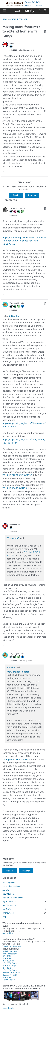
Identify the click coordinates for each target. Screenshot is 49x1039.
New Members (8, 894)
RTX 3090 (7, 956)
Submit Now (7, 933)
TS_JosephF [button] (14, 303)
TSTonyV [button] (13, 208)
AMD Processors (9, 951)
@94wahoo (14, 316)
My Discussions (9, 905)
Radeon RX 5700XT (11, 972)
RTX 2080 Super (9, 963)
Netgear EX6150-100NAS (17, 759)
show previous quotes (18, 671)
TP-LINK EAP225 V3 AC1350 (17, 475)
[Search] (40, 11)
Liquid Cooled (8, 980)
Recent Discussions (11, 886)
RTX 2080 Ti (8, 961)
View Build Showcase (11, 946)
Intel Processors (9, 954)
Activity (5, 890)
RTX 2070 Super (9, 965)
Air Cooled (7, 977)
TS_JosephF (13, 538)
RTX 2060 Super (9, 970)
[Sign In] (45, 11)
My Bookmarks (24, 901)
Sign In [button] (16, 195)
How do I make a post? (12, 897)
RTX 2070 (6, 968)
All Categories (8, 882)
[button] (45, 31)
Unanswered (24, 913)
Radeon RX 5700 (10, 975)
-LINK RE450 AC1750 (16, 488)
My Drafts (24, 909)
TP (3, 488)
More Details (7, 1008)
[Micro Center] (24, 11)
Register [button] (32, 195)
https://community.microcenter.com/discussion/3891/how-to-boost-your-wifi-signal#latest (24, 240)
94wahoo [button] (13, 43)
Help (4, 916)
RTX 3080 (7, 958)
